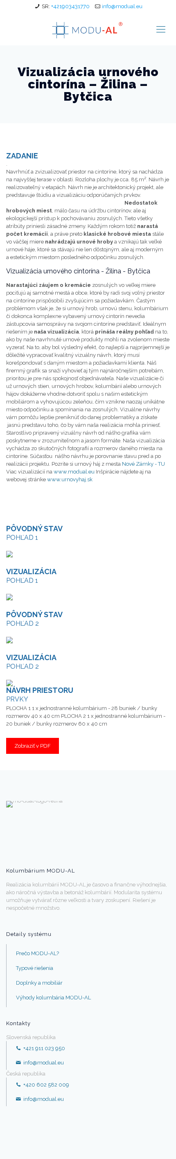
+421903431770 (70, 6)
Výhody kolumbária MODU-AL (53, 997)
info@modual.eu (122, 6)
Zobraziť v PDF (32, 746)
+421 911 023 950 (43, 1048)
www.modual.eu (74, 472)
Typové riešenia (34, 968)
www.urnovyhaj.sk (70, 479)
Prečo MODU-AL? (37, 953)
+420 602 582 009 (45, 1085)
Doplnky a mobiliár (39, 983)
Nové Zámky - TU (143, 464)
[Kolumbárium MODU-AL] (88, 29)
